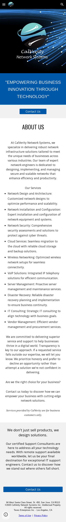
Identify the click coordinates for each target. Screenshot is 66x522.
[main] (33, 89)
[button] (4, 4)
